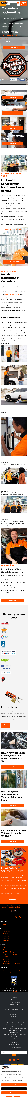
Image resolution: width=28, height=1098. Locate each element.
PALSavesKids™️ (7, 937)
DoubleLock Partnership (10, 954)
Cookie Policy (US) (8, 958)
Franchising (6, 924)
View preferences (14, 1092)
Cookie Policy (9, 1096)
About (3, 906)
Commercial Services (14, 1002)
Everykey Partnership (9, 953)
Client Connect (7, 938)
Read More (13, 767)
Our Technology (9, 906)
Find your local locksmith (10, 972)
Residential (14, 999)
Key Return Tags (7, 951)
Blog (4, 947)
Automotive (6, 931)
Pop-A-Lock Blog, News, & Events (14, 1009)
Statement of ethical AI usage (11, 963)
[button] (26, 1067)
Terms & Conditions (8, 960)
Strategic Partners (19, 906)
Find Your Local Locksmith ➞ (14, 1047)
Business (5, 933)
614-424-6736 (4, 38)
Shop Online (14, 47)
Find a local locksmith (14, 907)
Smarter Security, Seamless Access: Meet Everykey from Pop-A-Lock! (14, 1023)
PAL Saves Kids (14, 1004)
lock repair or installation (12, 294)
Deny (14, 1088)
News (4, 949)
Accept (14, 1084)
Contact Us (4, 907)
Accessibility (14, 1016)
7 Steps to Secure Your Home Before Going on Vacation (14, 1035)
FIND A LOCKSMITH (14, 262)
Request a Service (23, 3)
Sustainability (7, 961)
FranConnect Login (8, 940)
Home (4, 935)
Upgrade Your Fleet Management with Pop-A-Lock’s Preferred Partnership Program (14, 1029)
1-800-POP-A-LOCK (14, 1044)
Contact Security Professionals (11, 971)
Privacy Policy (17, 1096)
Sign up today (6, 725)
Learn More (12, 600)
